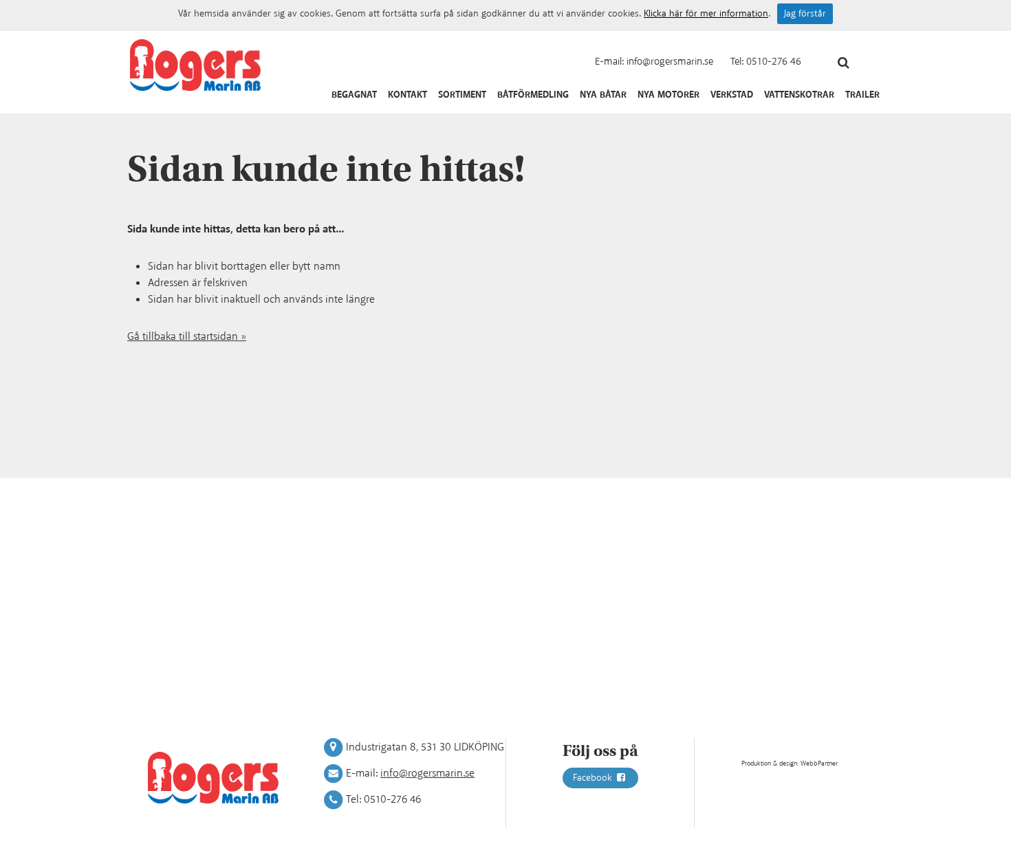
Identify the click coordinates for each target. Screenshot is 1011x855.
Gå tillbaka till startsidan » (186, 337)
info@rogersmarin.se (670, 61)
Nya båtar (603, 95)
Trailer (862, 95)
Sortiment (462, 95)
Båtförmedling (533, 95)
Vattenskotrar (799, 95)
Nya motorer (668, 95)
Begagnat (354, 95)
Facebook (594, 778)
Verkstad (731, 95)
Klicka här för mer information (706, 14)
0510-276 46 (773, 61)
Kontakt (407, 95)
